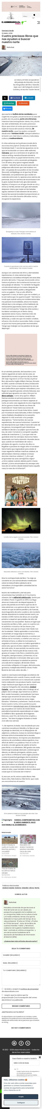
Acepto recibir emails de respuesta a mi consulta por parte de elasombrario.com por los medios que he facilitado (28, 1074)
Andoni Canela (8, 888)
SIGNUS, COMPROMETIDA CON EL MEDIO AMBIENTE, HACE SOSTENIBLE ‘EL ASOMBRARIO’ (21, 822)
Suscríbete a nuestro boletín (24, 1058)
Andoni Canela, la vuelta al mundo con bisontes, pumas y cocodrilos (9, 848)
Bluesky (9, 108)
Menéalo (24, 103)
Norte (37, 888)
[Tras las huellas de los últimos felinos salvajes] (10, 863)
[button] (14, 22)
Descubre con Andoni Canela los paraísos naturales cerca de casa (27, 848)
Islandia (25, 888)
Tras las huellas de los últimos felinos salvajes (9, 871)
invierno (18, 888)
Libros (31, 888)
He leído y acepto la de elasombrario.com (20, 990)
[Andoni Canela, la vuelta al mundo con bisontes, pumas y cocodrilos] (10, 839)
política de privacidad (29, 989)
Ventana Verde (8, 31)
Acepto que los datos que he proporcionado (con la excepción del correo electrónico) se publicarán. (19, 997)
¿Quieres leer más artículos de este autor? (20, 941)
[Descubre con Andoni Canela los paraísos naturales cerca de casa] (28, 839)
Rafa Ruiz (10, 47)
